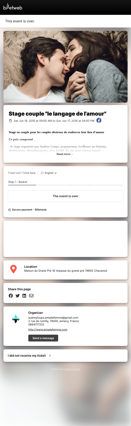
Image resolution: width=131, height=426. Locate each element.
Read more (64, 154)
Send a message (43, 338)
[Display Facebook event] (99, 121)
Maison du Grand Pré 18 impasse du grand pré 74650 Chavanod (65, 270)
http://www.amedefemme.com (47, 329)
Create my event (72, 369)
